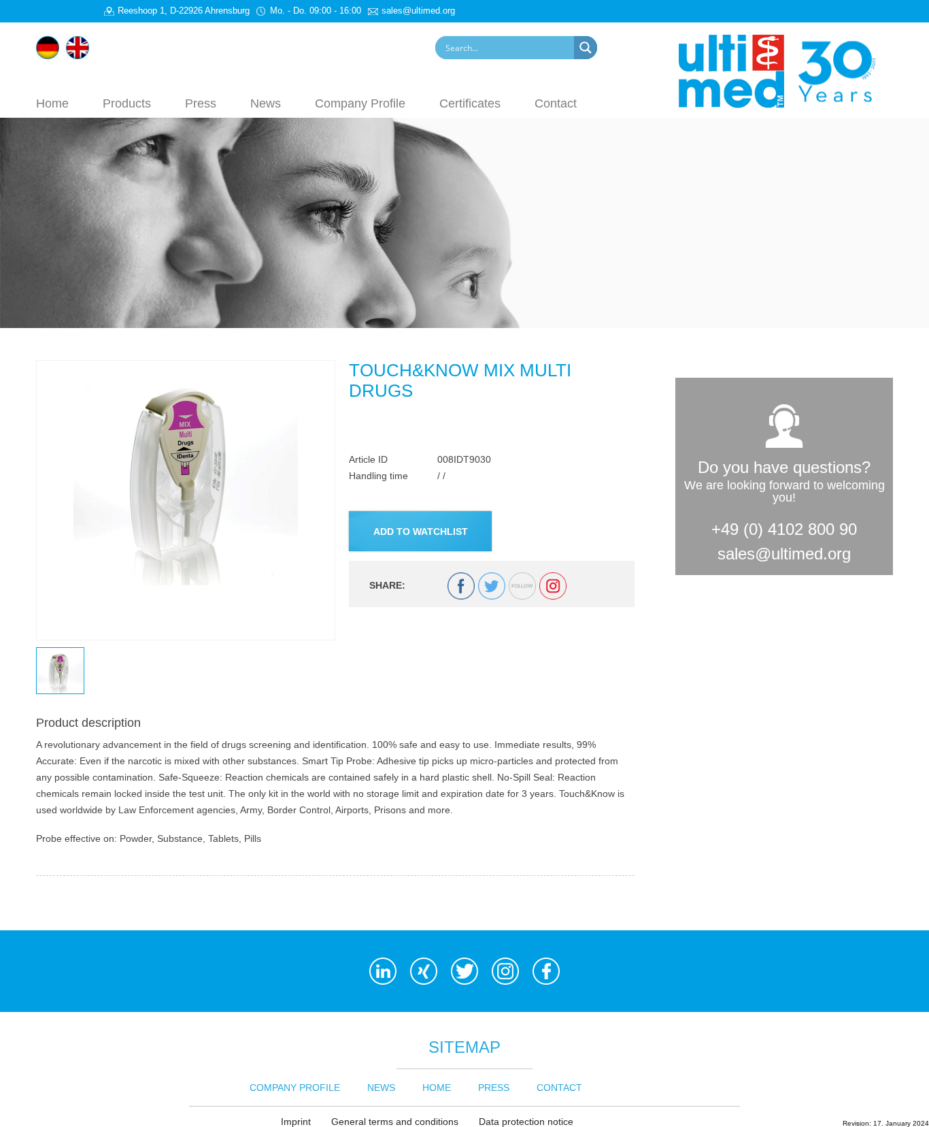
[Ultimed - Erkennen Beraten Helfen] (786, 70)
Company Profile (360, 103)
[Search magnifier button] (585, 47)
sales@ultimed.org (784, 553)
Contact (556, 103)
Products (127, 103)
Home (52, 103)
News (265, 103)
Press (200, 103)
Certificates (470, 103)
